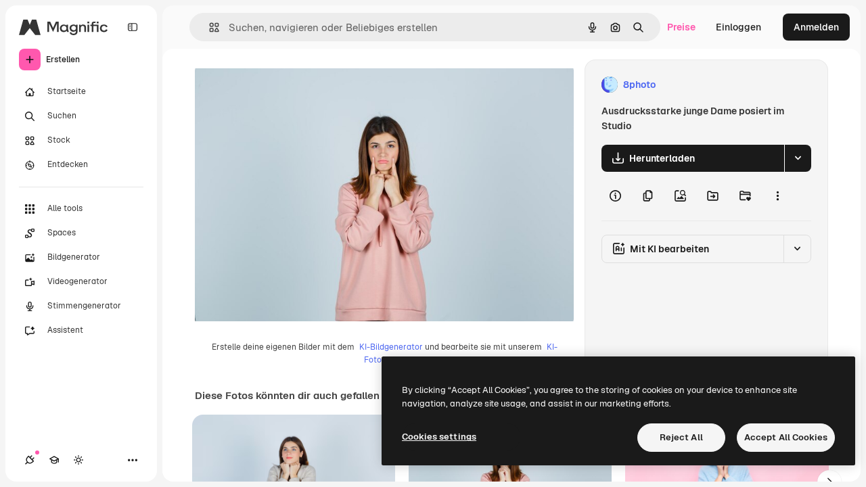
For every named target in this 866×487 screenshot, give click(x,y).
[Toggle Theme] (78, 460)
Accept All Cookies (785, 437)
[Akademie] (54, 460)
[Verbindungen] (30, 460)
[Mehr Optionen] (777, 196)
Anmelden (816, 27)
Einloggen (738, 27)
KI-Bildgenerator (391, 347)
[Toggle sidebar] (132, 27)
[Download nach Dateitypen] (797, 158)
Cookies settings (439, 436)
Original (281, 84)
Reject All (681, 437)
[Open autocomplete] (208, 27)
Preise (681, 27)
